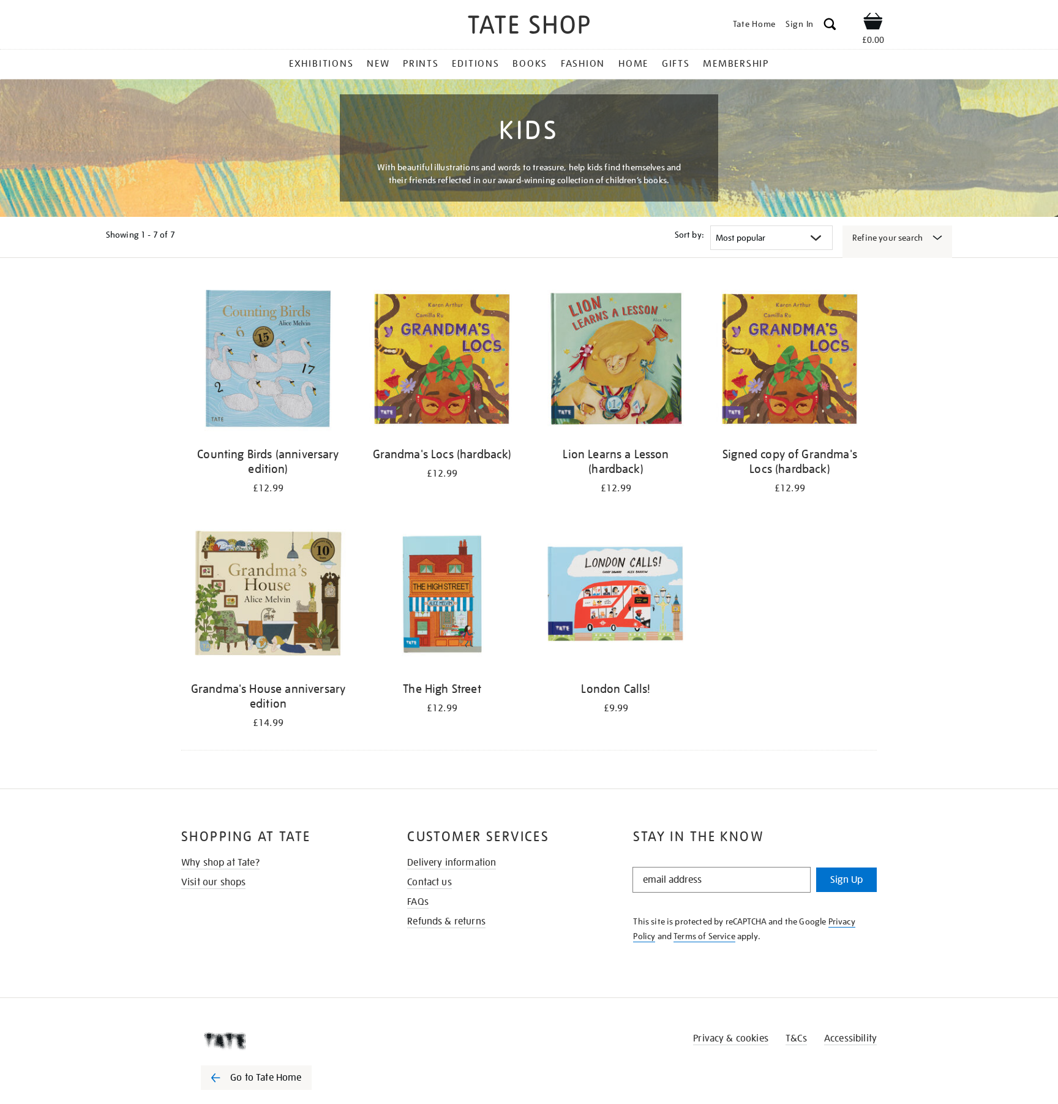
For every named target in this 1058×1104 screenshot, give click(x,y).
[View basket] (873, 23)
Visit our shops (213, 882)
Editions (475, 64)
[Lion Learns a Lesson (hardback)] (616, 360)
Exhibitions (321, 64)
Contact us (429, 882)
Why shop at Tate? (220, 862)
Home (633, 64)
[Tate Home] (278, 1041)
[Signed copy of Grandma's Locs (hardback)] (790, 360)
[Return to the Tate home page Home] (529, 26)
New (378, 64)
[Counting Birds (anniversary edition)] (268, 360)
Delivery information (451, 862)
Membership (736, 64)
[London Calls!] (616, 595)
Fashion (583, 64)
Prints (421, 64)
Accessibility (850, 1038)
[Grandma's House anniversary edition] (268, 595)
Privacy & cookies (730, 1038)
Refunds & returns (446, 921)
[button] (830, 26)
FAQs (418, 902)
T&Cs (796, 1038)
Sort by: (689, 234)
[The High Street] (442, 595)
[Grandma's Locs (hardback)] (442, 360)
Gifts (676, 64)
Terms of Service (704, 936)
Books (529, 64)
